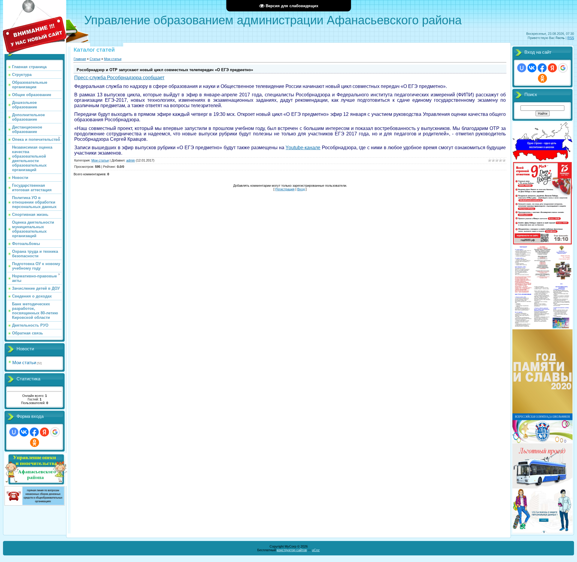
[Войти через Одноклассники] (34, 442)
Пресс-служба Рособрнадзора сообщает (119, 77)
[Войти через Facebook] (34, 432)
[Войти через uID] (13, 432)
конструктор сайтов (292, 550)
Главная (80, 59)
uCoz (316, 550)
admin (130, 160)
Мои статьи (24, 362)
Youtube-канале (302, 147)
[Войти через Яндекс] (44, 432)
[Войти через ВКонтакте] (24, 432)
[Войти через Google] (55, 432)
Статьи (95, 59)
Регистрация (285, 189)
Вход (301, 189)
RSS (570, 38)
